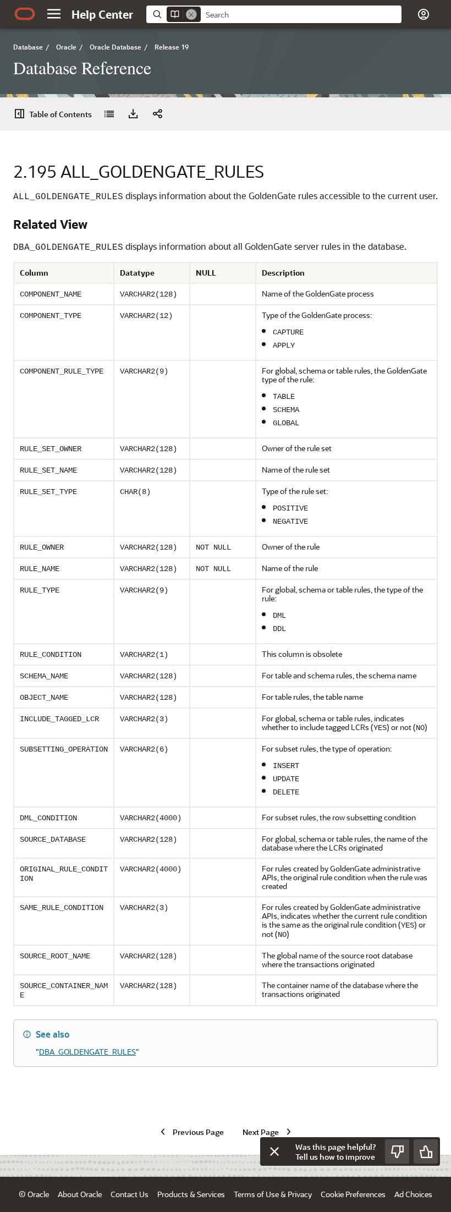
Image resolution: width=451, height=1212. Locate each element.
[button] (54, 14)
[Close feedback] (274, 1151)
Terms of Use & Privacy (273, 1194)
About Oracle (80, 1194)
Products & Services (191, 1194)
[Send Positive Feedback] (426, 1151)
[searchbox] (301, 14)
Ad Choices (413, 1194)
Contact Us (129, 1194)
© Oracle (34, 1194)
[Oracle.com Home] (24, 13)
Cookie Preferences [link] (353, 1194)
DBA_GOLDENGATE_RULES (87, 1051)
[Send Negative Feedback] (397, 1151)
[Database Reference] (109, 114)
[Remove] (191, 14)
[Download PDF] (133, 114)
